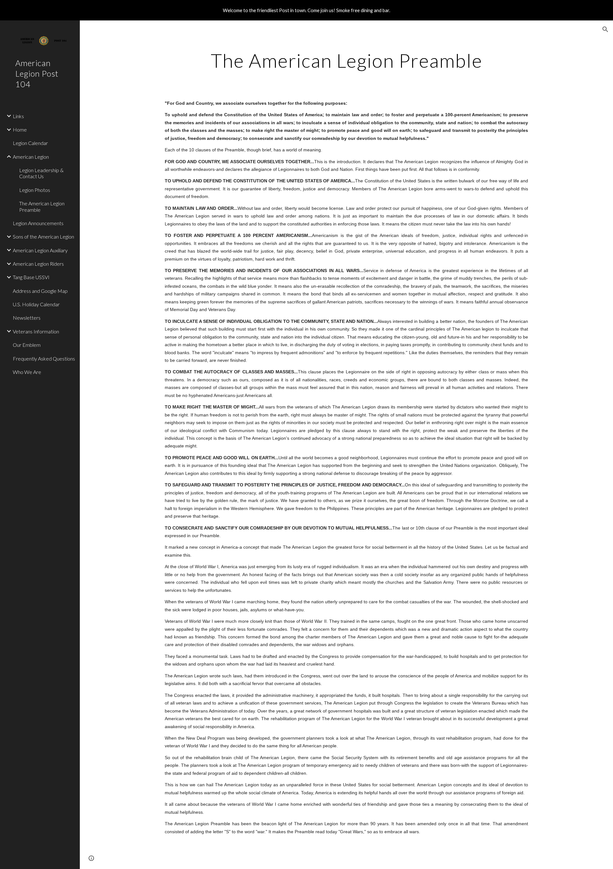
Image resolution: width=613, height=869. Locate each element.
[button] (605, 29)
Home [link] (20, 129)
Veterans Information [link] (36, 331)
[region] (306, 10)
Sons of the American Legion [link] (43, 236)
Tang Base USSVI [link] (31, 277)
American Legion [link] (31, 157)
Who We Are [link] (27, 372)
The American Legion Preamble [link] (41, 206)
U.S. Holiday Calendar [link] (36, 304)
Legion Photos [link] (34, 190)
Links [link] (18, 116)
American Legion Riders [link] (38, 264)
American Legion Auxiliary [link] (40, 250)
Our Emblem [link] (27, 345)
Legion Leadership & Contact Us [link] (41, 173)
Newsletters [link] (27, 318)
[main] (346, 60)
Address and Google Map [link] (40, 291)
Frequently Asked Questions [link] (44, 358)
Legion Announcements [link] (38, 223)
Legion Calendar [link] (30, 143)
